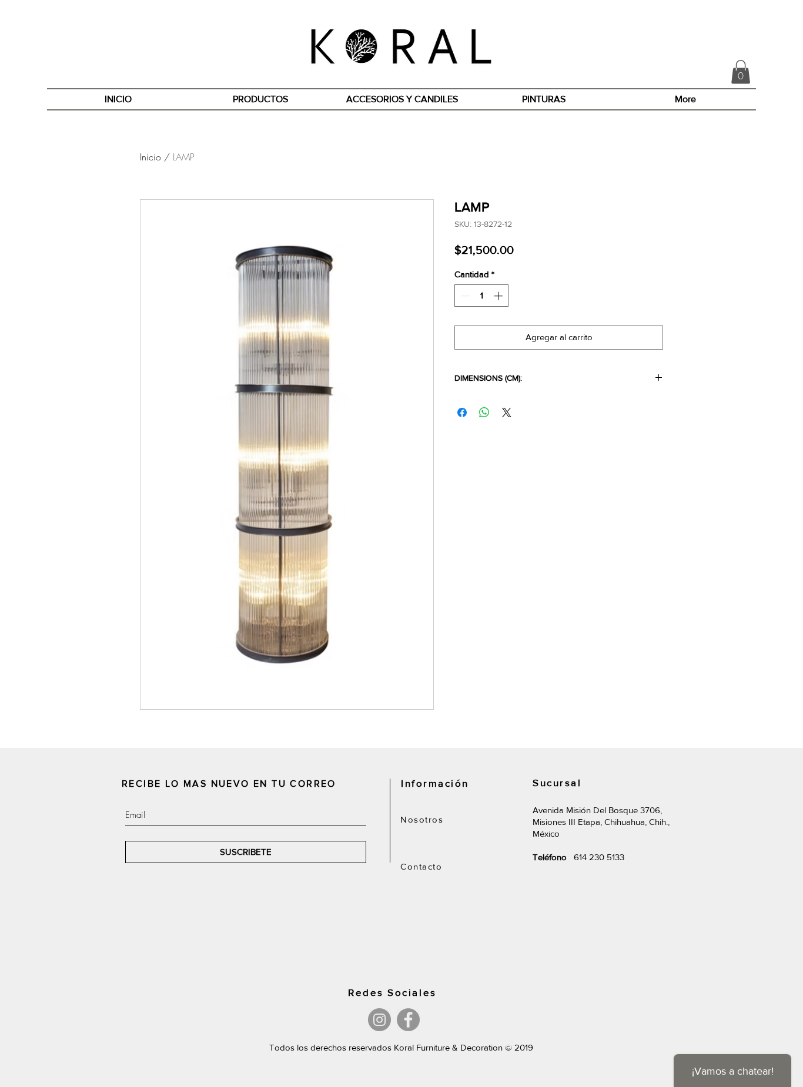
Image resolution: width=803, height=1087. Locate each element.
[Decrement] (464, 296)
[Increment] (499, 296)
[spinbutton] (481, 296)
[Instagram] (379, 1019)
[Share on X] (507, 412)
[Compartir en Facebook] (462, 412)
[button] (741, 72)
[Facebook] (408, 1019)
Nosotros (421, 819)
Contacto (421, 866)
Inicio (150, 156)
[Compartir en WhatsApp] (484, 412)
